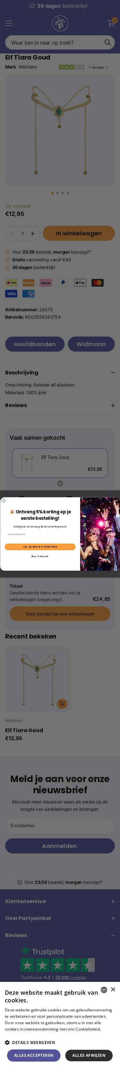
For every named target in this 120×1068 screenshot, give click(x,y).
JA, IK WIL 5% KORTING (40, 547)
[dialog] (60, 1025)
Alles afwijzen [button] (89, 1055)
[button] (60, 1043)
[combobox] (104, 990)
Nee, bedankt (39, 556)
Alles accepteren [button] (33, 1055)
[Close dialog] (3, 500)
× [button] (112, 989)
